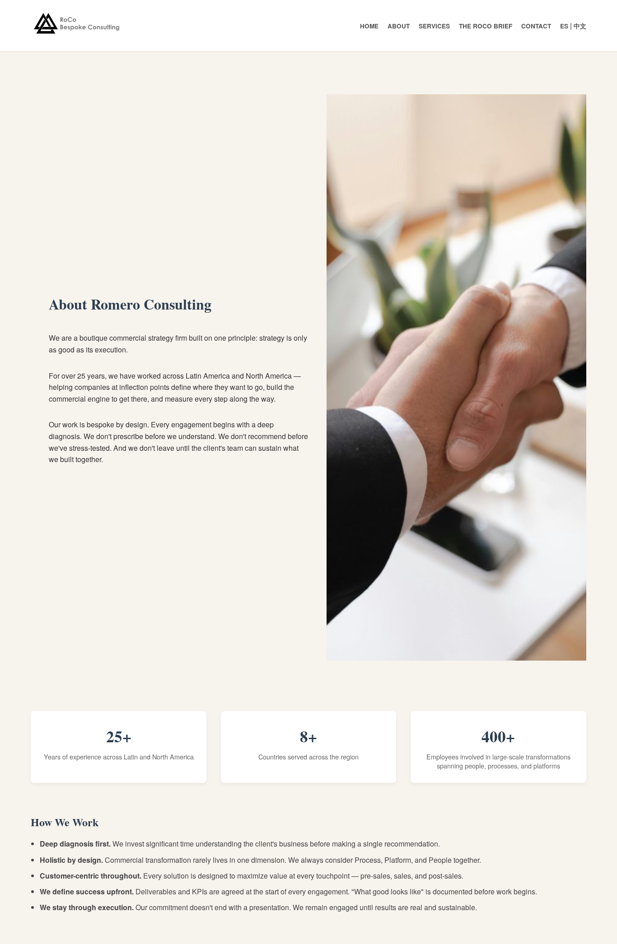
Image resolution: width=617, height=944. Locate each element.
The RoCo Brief (485, 26)
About (399, 26)
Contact (536, 26)
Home (369, 26)
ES (564, 26)
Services (434, 26)
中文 (580, 26)
